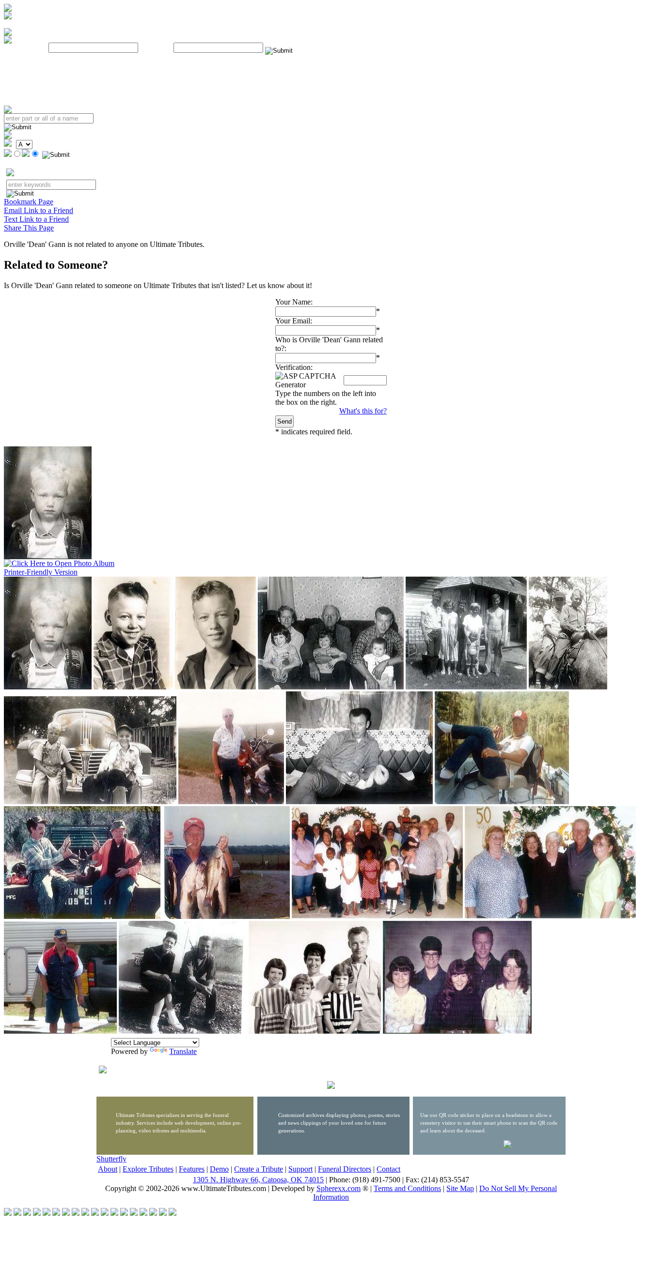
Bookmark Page (28, 202)
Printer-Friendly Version (41, 572)
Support (300, 1169)
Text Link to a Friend (36, 219)
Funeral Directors (344, 1169)
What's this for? (363, 411)
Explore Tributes (148, 1169)
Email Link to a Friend (38, 210)
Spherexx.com (338, 1188)
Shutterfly (111, 1159)
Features (192, 1169)
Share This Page (29, 228)
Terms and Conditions (407, 1188)
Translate (183, 1051)
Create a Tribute (258, 1169)
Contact (388, 1169)
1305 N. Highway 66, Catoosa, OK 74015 (258, 1180)
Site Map (460, 1188)
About (107, 1169)
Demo (219, 1169)
